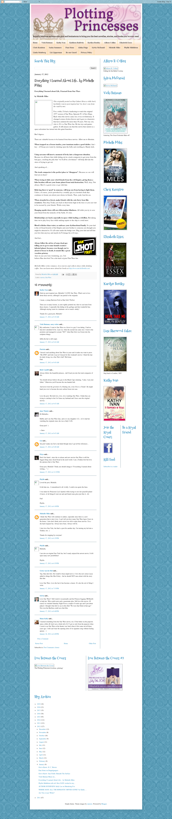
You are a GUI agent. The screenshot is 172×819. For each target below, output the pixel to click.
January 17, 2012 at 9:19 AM (49, 317)
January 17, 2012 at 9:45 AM (49, 362)
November (42, 732)
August (41, 742)
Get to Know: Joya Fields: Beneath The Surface (54, 773)
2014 (39, 720)
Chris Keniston (39, 47)
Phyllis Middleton (131, 47)
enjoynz (89, 804)
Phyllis (42, 479)
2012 (39, 726)
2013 (39, 723)
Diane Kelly (44, 618)
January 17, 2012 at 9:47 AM (49, 403)
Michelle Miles (114, 47)
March (41, 758)
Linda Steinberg (39, 52)
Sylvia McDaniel (98, 47)
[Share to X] (71, 274)
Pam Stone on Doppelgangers (48, 770)
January (42, 764)
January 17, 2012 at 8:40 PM (49, 611)
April (41, 755)
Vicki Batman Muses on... (47, 777)
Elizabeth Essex (126, 42)
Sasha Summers (55, 47)
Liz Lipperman (56, 52)
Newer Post (39, 643)
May (40, 751)
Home (35, 42)
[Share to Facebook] (73, 274)
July (40, 745)
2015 (39, 717)
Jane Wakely (44, 411)
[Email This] (67, 274)
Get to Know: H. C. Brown (48, 767)
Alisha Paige (83, 47)
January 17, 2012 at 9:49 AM (49, 447)
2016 (39, 713)
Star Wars (48, 277)
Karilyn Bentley (94, 42)
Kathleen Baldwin (76, 42)
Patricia (42, 349)
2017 (39, 710)
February (42, 761)
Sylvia (42, 595)
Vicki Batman (47, 42)
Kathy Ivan (61, 42)
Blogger (104, 804)
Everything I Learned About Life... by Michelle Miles (57, 780)
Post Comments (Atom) (51, 647)
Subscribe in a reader (110, 466)
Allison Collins (110, 42)
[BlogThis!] (69, 274)
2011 (39, 797)
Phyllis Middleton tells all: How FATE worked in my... (57, 783)
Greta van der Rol (46, 570)
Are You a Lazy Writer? (47, 793)
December (42, 729)
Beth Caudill (44, 370)
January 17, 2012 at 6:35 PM (49, 538)
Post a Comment (42, 639)
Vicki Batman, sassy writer (49, 324)
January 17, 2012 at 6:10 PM (49, 506)
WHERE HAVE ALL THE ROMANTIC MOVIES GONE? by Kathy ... (63, 789)
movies (42, 277)
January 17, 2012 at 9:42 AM (49, 342)
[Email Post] (62, 274)
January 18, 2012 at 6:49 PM (49, 634)
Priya (42, 454)
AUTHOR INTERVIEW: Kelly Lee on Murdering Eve (57, 786)
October (42, 735)
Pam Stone (70, 47)
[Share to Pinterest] (76, 274)
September (43, 739)
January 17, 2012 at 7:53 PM (49, 588)
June (40, 748)
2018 (39, 707)
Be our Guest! (71, 52)
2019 (39, 704)
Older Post (92, 643)
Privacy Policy (86, 52)
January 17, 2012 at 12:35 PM (50, 472)
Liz (41, 440)
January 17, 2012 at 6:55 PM (49, 563)
